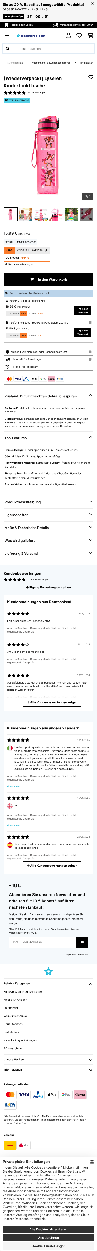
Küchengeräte (15, 62)
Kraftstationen (12, 1032)
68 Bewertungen (37, 92)
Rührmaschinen (13, 1048)
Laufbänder (11, 1007)
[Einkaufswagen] (90, 36)
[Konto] (68, 35)
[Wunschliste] (79, 36)
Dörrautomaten (13, 1024)
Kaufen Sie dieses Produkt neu (27, 300)
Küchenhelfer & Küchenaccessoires (51, 62)
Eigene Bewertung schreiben (50, 587)
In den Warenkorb (52, 280)
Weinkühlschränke (15, 1016)
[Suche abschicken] (7, 48)
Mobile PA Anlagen (15, 999)
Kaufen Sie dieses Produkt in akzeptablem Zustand (39, 322)
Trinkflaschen (86, 62)
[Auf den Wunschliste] (90, 77)
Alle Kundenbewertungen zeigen (53, 702)
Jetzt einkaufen (13, 16)
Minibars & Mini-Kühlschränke (23, 991)
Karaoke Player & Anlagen (20, 1040)
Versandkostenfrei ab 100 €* (76, 24)
